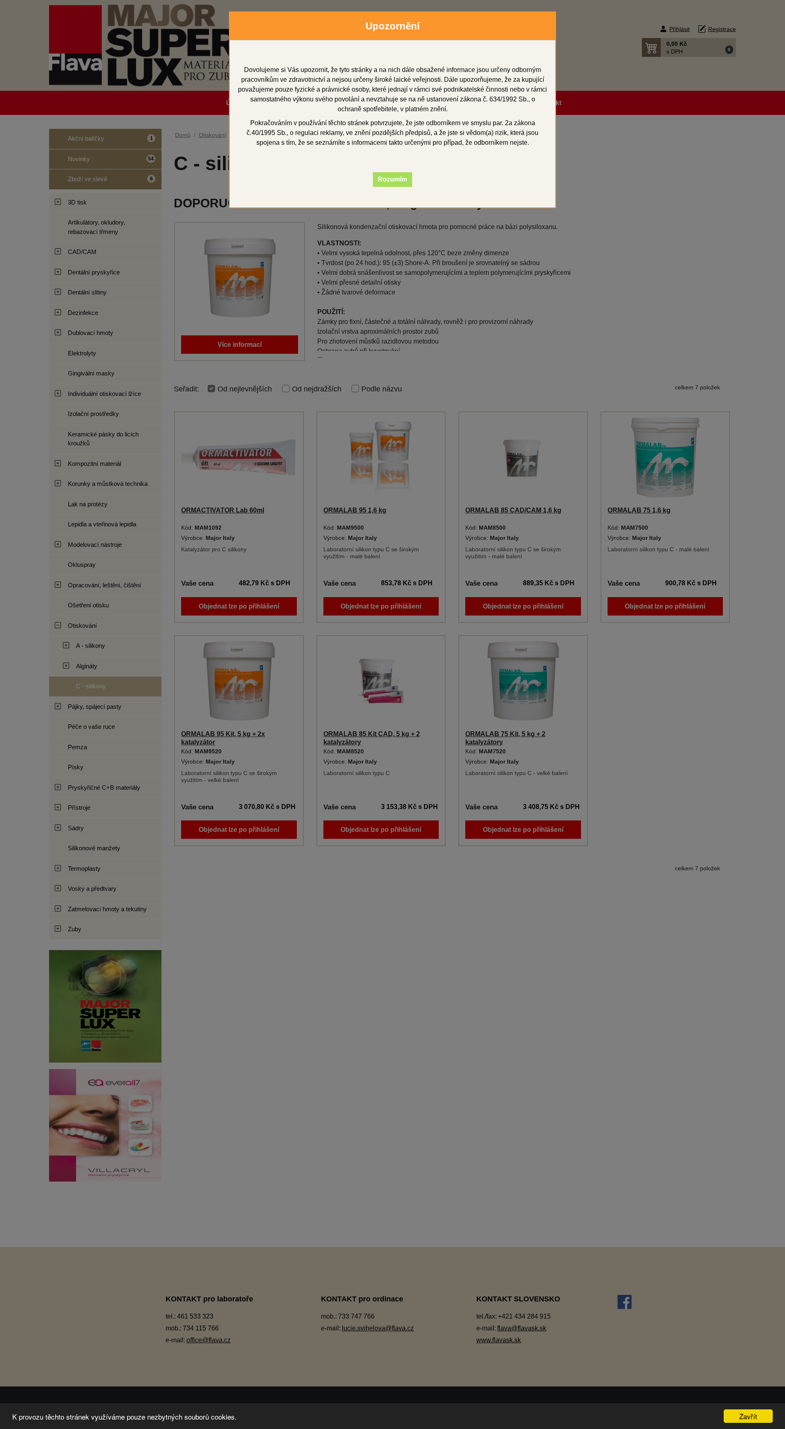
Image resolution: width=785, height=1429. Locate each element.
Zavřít (748, 1416)
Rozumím (392, 179)
